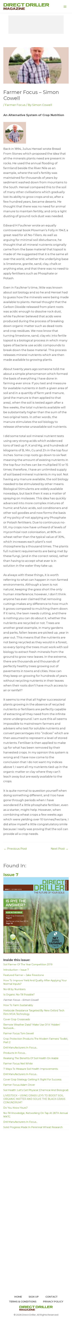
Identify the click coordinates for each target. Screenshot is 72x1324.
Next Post (59, 848)
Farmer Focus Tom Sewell (18, 1033)
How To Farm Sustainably (18, 1005)
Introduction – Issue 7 (16, 969)
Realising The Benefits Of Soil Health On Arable (30, 1058)
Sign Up (34, 1296)
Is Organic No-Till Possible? (19, 994)
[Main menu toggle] (65, 6)
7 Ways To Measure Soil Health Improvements (30, 1068)
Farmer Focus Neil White (18, 1063)
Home (18, 1296)
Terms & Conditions (22, 1301)
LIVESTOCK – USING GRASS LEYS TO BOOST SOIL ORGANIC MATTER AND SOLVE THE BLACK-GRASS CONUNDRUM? (34, 1099)
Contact (51, 1296)
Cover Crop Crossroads (16, 1019)
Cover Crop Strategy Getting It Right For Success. (32, 1079)
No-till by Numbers (14, 989)
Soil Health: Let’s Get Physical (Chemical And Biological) (35, 1090)
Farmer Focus (15, 105)
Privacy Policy (53, 1301)
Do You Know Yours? (15, 1107)
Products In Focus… (14, 1052)
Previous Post (15, 848)
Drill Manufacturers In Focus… (20, 1047)
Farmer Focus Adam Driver (19, 1084)
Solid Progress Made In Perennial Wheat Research (33, 1127)
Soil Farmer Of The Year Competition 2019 (27, 964)
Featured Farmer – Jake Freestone (23, 975)
